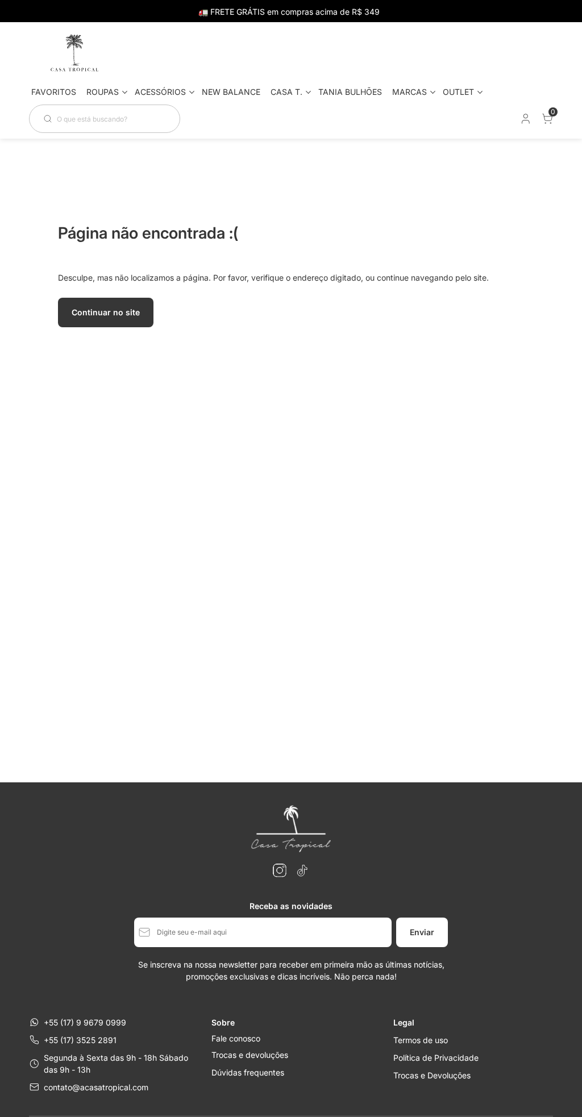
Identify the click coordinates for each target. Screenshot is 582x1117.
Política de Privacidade (436, 1057)
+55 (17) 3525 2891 (80, 1040)
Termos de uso (420, 1040)
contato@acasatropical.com (96, 1087)
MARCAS (409, 92)
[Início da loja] (74, 53)
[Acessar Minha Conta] (524, 121)
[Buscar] (50, 118)
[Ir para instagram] (279, 870)
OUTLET (458, 92)
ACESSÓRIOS (160, 92)
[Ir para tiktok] (302, 870)
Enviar (422, 932)
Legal (403, 1022)
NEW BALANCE (231, 92)
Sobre (223, 1022)
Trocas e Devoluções (432, 1075)
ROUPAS (102, 92)
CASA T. (286, 92)
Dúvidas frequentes (247, 1072)
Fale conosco (235, 1038)
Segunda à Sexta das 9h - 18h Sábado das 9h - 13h (116, 1063)
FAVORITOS (53, 92)
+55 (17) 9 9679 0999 (85, 1022)
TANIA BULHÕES (350, 92)
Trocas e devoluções (249, 1055)
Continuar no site (106, 312)
